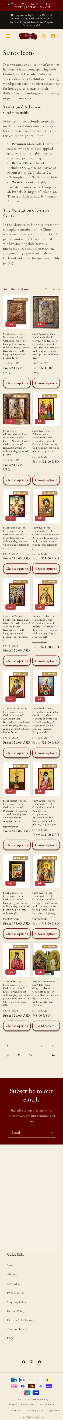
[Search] (43, 36)
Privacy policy (47, 1404)
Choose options (17, 383)
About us (13, 1274)
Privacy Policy (15, 1293)
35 (19, 1055)
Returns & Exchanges (20, 1320)
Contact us (13, 1283)
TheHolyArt (29, 1399)
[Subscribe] (51, 1133)
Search (11, 1265)
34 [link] (7, 1055)
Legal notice (53, 1410)
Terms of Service (17, 1329)
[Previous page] (7, 1046)
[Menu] (8, 36)
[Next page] (31, 1064)
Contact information (33, 1416)
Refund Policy (15, 1311)
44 (53, 1055)
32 (41, 1046)
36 (30, 1055)
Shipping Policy (16, 1302)
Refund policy (28, 1404)
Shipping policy (35, 1410)
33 (53, 1046)
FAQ (10, 1338)
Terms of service (15, 1410)
